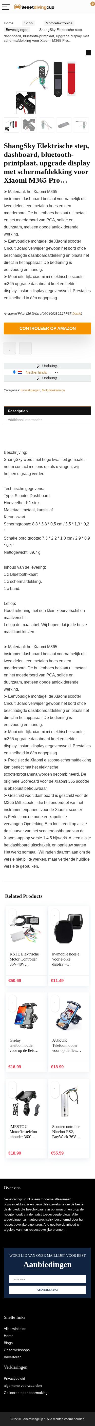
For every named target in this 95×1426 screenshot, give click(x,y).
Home (8, 23)
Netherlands (36, 372)
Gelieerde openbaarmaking (26, 1393)
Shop (28, 23)
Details (76, 313)
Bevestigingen (17, 30)
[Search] (68, 7)
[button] (88, 52)
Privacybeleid (14, 1378)
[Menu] (6, 7)
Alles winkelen (15, 1329)
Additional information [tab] (25, 420)
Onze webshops (17, 1350)
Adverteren (13, 1357)
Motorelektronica (59, 23)
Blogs (8, 1343)
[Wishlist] (79, 7)
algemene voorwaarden (23, 1386)
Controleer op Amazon (48, 328)
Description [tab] (18, 411)
